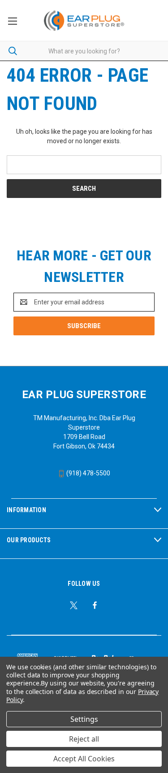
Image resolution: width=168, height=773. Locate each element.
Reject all (84, 739)
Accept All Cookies (84, 759)
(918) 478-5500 (87, 473)
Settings (84, 719)
